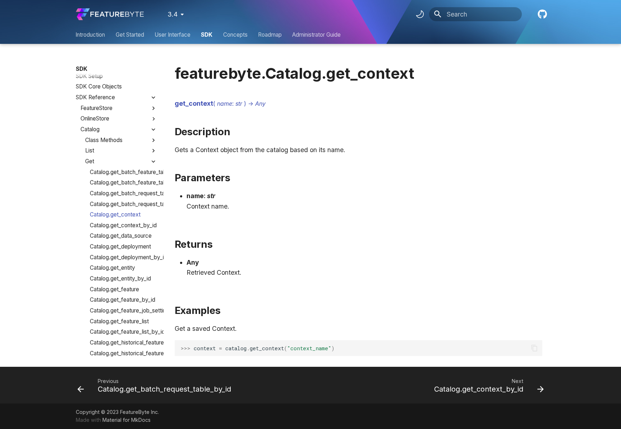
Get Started (130, 34)
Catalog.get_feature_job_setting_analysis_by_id (123, 310)
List (89, 150)
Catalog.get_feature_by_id (122, 299)
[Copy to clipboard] (534, 348)
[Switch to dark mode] (420, 14)
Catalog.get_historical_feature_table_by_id (123, 353)
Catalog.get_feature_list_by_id (123, 331)
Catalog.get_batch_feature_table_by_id (123, 182)
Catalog (90, 129)
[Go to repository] (541, 14)
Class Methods (104, 140)
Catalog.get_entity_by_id (120, 278)
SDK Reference (95, 97)
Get (89, 161)
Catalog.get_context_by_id (123, 225)
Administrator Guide (317, 34)
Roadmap (270, 34)
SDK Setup (89, 76)
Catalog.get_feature (114, 289)
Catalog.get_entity (112, 267)
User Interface (172, 34)
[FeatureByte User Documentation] (110, 14)
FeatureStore (96, 108)
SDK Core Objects (99, 86)
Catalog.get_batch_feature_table (123, 172)
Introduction (90, 34)
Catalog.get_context (115, 214)
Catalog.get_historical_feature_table (123, 342)
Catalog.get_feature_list (119, 321)
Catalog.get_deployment (120, 246)
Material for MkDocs (126, 420)
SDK (207, 34)
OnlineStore (94, 118)
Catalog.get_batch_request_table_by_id (123, 204)
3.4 (172, 14)
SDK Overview (94, 65)
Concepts (235, 34)
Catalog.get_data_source (121, 235)
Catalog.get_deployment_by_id (123, 257)
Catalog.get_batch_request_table (123, 193)
